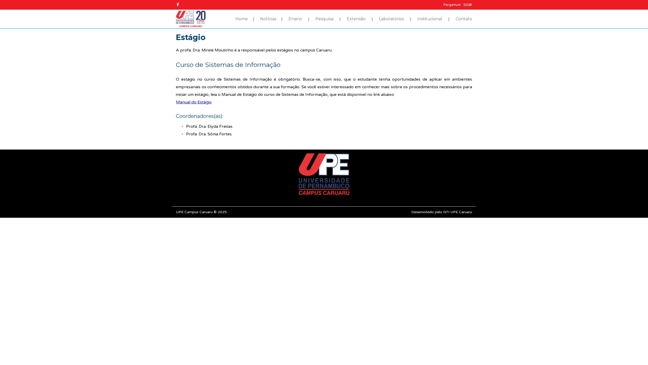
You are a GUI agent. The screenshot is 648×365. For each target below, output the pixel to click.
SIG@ (467, 5)
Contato (464, 18)
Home (241, 18)
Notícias (268, 18)
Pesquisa (324, 18)
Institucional (429, 18)
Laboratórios (391, 18)
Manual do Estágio (194, 102)
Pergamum (452, 5)
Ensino (295, 18)
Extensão (356, 18)
